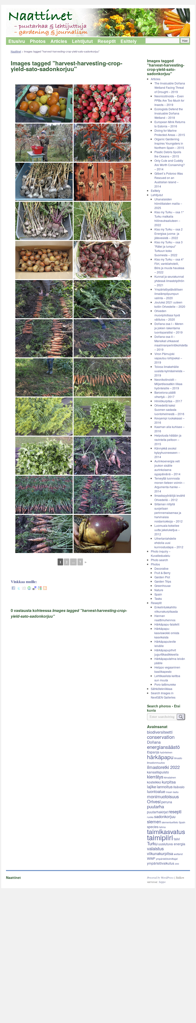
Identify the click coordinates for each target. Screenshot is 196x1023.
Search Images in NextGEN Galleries (163, 695)
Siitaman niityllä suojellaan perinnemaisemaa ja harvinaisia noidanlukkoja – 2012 (168, 512)
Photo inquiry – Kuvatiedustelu (160, 553)
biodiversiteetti (160, 732)
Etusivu (16, 41)
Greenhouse (162, 586)
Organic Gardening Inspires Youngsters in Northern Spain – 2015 (169, 143)
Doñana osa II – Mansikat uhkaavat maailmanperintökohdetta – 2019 (171, 342)
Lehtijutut (82, 41)
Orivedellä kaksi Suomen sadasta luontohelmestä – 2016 (169, 409)
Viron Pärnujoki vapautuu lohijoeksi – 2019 (168, 358)
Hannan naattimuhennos (164, 618)
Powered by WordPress (160, 877)
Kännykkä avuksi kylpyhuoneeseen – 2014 (167, 452)
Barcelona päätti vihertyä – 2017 (165, 394)
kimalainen (170, 777)
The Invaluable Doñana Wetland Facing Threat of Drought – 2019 (169, 87)
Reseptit (107, 41)
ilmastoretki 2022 (163, 767)
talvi (177, 838)
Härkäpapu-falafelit (166, 624)
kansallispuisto (158, 772)
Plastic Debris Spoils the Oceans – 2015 (167, 154)
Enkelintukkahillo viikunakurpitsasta (166, 609)
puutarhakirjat (157, 811)
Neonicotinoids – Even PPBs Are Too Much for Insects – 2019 (169, 100)
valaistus (155, 848)
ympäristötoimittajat (167, 859)
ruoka (150, 817)
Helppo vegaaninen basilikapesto (167, 669)
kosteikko (154, 782)
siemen (154, 821)
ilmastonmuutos (156, 762)
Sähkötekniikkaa (161, 689)
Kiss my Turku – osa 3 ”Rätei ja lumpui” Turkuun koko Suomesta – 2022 (168, 248)
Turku (152, 843)
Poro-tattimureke (165, 684)
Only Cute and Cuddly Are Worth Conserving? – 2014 (169, 164)
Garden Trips (162, 581)
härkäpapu (160, 757)
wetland (178, 854)
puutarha (155, 806)
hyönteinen (166, 752)
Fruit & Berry (162, 573)
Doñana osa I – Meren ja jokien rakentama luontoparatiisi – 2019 (168, 328)
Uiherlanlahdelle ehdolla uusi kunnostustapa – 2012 (168, 542)
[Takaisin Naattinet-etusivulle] (98, 22)
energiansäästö (163, 746)
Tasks (158, 598)
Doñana (154, 742)
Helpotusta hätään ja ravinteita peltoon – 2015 (167, 439)
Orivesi (154, 801)
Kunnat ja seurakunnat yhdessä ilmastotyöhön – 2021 (169, 280)
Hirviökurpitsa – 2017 (168, 401)
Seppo (162, 882)
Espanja (153, 752)
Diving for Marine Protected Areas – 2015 (169, 132)
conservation (160, 736)
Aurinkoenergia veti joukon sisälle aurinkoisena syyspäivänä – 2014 (167, 467)
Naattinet (16, 51)
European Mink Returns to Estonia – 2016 (169, 124)
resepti (175, 811)
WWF (151, 858)
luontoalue (156, 791)
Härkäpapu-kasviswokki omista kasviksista (166, 632)
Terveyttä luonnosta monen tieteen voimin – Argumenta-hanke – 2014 (169, 484)
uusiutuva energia (171, 843)
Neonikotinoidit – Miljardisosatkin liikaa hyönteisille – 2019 (168, 383)
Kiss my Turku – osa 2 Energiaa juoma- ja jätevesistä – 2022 (168, 233)
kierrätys (155, 776)
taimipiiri (160, 837)
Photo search (159, 560)
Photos (38, 41)
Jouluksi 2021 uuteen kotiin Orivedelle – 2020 (169, 304)
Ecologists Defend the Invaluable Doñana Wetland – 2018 (168, 113)
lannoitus (165, 786)
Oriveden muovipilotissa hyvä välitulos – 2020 (167, 315)
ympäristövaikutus (160, 863)
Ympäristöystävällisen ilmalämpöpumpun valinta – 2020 (168, 293)
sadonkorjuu (164, 816)
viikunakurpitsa (160, 853)
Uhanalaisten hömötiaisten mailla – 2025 (168, 203)
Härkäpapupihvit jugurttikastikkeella (166, 652)
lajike (151, 786)
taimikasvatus (166, 831)
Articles (58, 41)
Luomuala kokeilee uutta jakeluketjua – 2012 (167, 529)
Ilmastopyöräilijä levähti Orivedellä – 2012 (169, 497)
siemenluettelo (170, 822)
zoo (177, 863)
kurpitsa (169, 782)
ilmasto (178, 758)
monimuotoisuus (163, 796)
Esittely (128, 41)
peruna (166, 801)
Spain (158, 594)
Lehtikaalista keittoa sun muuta (167, 678)
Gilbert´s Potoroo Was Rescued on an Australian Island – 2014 (168, 179)
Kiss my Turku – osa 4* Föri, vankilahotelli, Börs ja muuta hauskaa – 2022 (169, 265)
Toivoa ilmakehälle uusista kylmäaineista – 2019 (169, 371)
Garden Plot (162, 577)
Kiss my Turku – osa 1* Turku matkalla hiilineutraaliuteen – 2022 (169, 218)
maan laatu (172, 792)
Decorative (161, 568)
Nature (158, 590)
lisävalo (179, 786)
